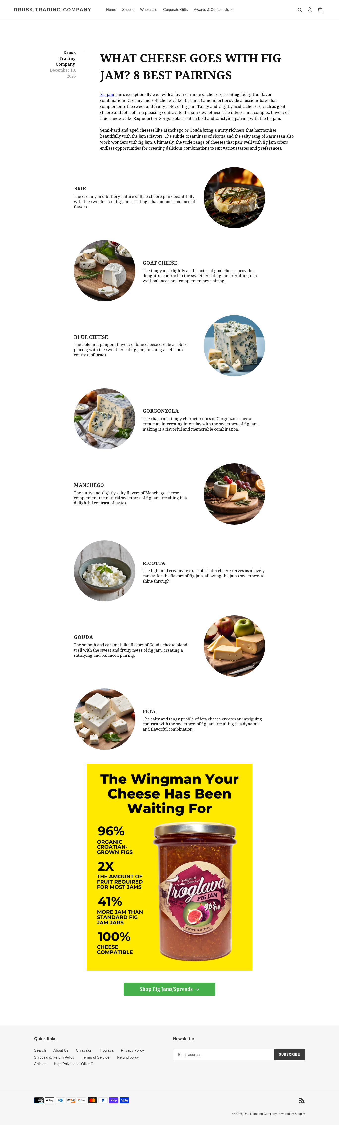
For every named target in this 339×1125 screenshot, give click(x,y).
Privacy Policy (132, 1050)
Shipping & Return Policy (54, 1057)
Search (40, 1050)
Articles (40, 1064)
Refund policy (128, 1057)
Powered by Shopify (291, 1114)
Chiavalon (84, 1050)
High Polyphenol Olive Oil (74, 1064)
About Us (60, 1050)
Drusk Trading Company (52, 9)
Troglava (106, 1050)
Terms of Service (95, 1057)
